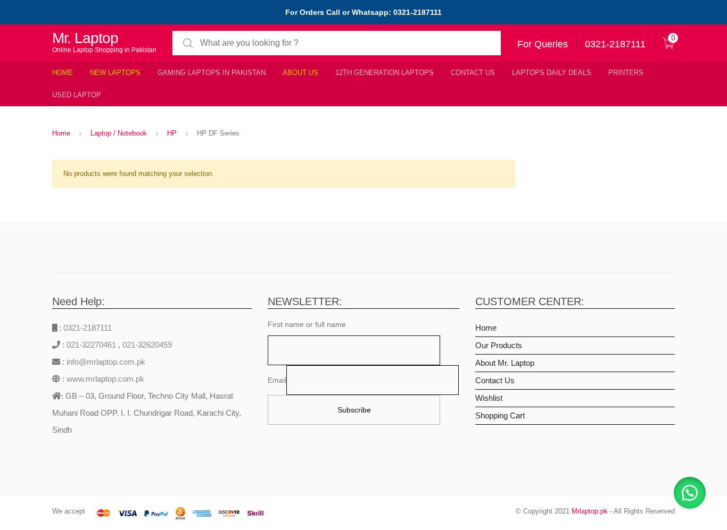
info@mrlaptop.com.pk (104, 361)
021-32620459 (147, 344)
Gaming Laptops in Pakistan (212, 73)
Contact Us (473, 73)
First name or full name (307, 324)
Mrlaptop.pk (590, 511)
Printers (625, 73)
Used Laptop (76, 95)
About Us (300, 73)
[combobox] (336, 43)
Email (277, 380)
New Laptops (115, 73)
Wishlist (488, 397)
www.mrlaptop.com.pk (104, 378)
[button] (690, 493)
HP (172, 133)
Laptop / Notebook (118, 133)
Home (62, 73)
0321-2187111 (87, 327)
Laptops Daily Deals (551, 73)
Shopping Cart (500, 415)
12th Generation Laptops (384, 73)
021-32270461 (92, 344)
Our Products (498, 345)
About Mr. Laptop (504, 362)
